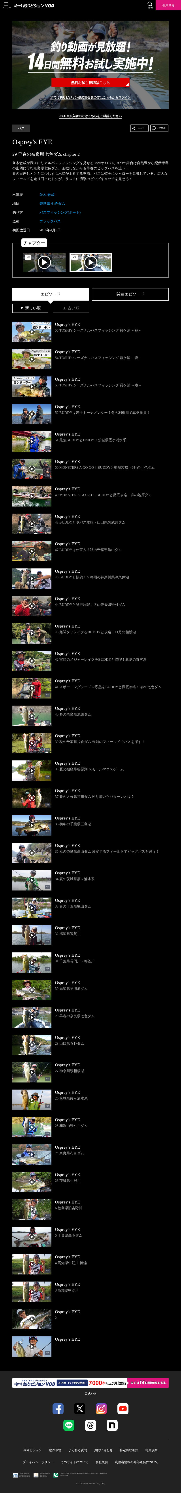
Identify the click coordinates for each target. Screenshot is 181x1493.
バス (21, 128)
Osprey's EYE (32, 142)
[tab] (51, 294)
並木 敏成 (47, 195)
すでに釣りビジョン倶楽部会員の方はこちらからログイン (90, 97)
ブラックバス (50, 221)
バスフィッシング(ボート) (60, 212)
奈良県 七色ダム (52, 203)
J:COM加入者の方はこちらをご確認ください (90, 116)
